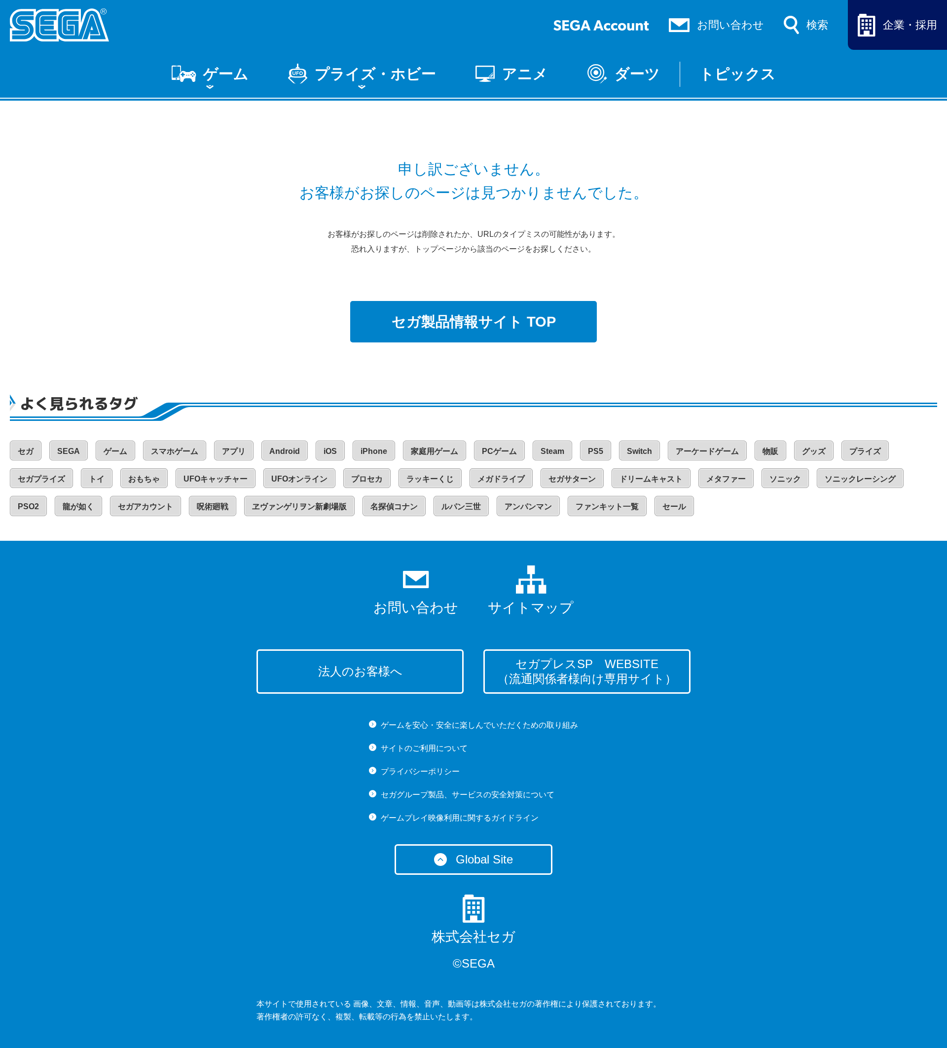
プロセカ (367, 479)
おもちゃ (144, 479)
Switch (639, 451)
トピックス (737, 74)
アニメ (525, 74)
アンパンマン (528, 506)
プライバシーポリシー (420, 771)
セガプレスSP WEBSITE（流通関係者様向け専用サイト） (587, 671)
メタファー (726, 479)
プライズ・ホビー (375, 74)
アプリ (234, 451)
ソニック (785, 479)
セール (674, 506)
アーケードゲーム (707, 451)
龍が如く (78, 506)
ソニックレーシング (860, 479)
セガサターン (572, 479)
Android (284, 451)
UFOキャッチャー (215, 479)
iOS (330, 451)
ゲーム (226, 74)
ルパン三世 (461, 506)
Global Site (484, 859)
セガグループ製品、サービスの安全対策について (467, 794)
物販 (770, 451)
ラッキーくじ (430, 479)
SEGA (68, 451)
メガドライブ (501, 479)
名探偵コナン (394, 506)
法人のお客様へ (360, 671)
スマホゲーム (174, 451)
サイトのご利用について (424, 748)
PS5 (595, 451)
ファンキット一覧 (607, 506)
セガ (26, 451)
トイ (97, 479)
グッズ (814, 451)
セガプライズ (41, 479)
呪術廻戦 (212, 506)
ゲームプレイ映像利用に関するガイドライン (460, 818)
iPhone (374, 451)
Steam (552, 451)
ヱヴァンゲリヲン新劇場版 (299, 506)
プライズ (865, 451)
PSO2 (28, 506)
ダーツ (637, 74)
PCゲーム (499, 451)
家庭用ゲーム (434, 451)
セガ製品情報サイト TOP (474, 322)
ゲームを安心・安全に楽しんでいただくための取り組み (479, 725)
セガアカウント (145, 506)
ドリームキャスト (651, 479)
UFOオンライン (299, 479)
